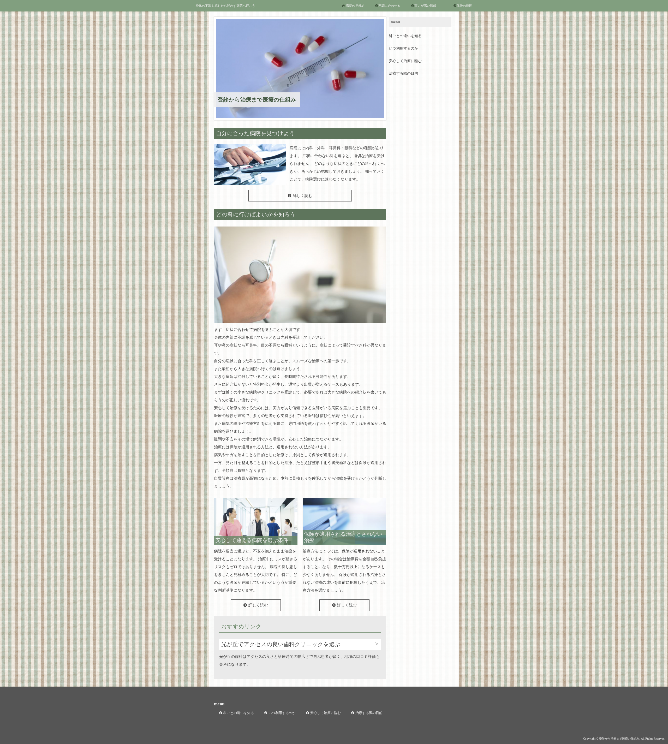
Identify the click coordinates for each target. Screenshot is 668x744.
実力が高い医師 (425, 6)
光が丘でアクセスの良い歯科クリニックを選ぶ (280, 644)
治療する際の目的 (403, 73)
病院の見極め (355, 6)
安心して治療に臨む (405, 61)
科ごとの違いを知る (405, 36)
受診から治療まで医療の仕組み (257, 100)
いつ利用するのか (403, 48)
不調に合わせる (389, 6)
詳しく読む (302, 196)
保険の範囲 (464, 6)
